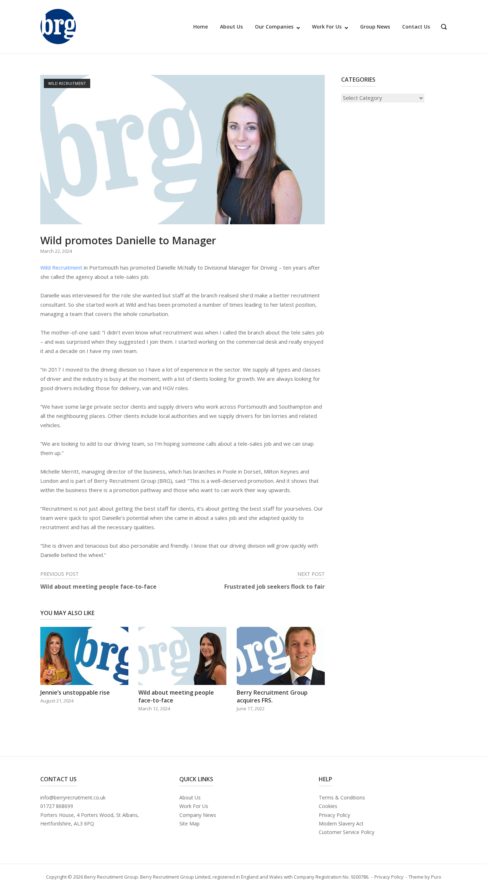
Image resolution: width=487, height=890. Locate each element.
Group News (375, 26)
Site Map (189, 823)
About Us (231, 26)
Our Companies (274, 26)
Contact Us (416, 26)
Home (200, 26)
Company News (197, 815)
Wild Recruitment (67, 83)
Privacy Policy (334, 815)
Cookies (328, 806)
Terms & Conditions (342, 797)
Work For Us (327, 26)
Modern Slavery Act (341, 823)
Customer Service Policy (346, 832)
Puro (436, 877)
